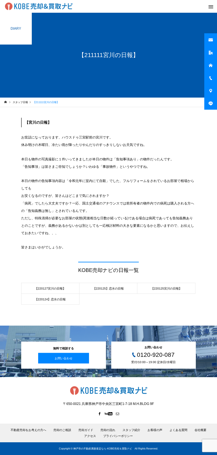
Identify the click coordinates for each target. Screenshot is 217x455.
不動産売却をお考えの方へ (28, 430)
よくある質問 (178, 430)
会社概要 (200, 430)
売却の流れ (107, 430)
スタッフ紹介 (131, 430)
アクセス (90, 436)
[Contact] (117, 414)
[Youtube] (108, 414)
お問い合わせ (63, 358)
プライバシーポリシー (118, 436)
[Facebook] (99, 414)
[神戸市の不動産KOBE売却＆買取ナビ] (38, 6)
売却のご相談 (62, 430)
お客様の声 (154, 430)
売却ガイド (85, 430)
